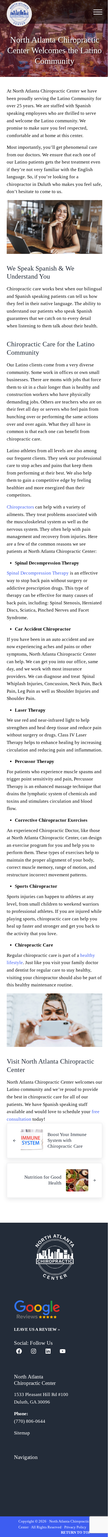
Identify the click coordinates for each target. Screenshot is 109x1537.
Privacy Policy (75, 1527)
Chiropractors (20, 507)
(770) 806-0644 (29, 1421)
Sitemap (22, 1433)
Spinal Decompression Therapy (38, 573)
